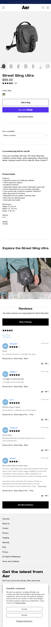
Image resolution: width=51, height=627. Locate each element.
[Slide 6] (40, 66)
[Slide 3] (18, 66)
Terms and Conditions (10, 561)
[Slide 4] (25, 66)
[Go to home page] (25, 7)
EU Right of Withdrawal (11, 557)
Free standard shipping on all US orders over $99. (25, 2)
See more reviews (25, 505)
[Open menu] (3, 7)
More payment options (25, 116)
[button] (9, 83)
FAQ (4, 547)
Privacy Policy (21, 603)
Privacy (5, 552)
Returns (5, 533)
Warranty (5, 542)
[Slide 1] (3, 66)
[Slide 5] (33, 66)
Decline (24, 615)
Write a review (25, 322)
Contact (5, 528)
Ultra (4, 94)
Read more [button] (42, 486)
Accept (24, 609)
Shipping (5, 538)
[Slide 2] (11, 66)
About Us (6, 524)
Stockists (6, 519)
